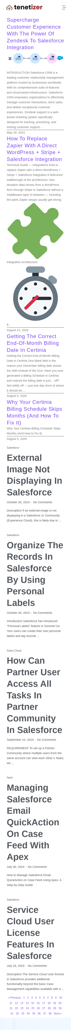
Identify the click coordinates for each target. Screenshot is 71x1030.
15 (32, 1003)
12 (16, 1003)
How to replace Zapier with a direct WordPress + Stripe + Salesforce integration (34, 149)
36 (39, 1013)
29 (54, 1008)
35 (33, 1013)
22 (16, 1008)
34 (28, 1013)
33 (22, 1013)
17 (43, 1003)
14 (27, 1003)
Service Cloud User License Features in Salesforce (30, 933)
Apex (10, 777)
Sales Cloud (14, 650)
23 (21, 1008)
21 (11, 1008)
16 (38, 1003)
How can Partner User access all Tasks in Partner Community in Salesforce (34, 695)
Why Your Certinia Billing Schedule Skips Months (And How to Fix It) (34, 412)
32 (17, 1013)
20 (59, 1003)
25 (32, 1008)
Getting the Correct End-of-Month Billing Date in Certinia (33, 343)
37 (44, 1013)
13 (21, 1003)
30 (60, 1008)
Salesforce (13, 447)
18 (49, 1003)
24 (27, 1008)
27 (43, 1008)
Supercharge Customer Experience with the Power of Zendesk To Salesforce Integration (35, 33)
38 (50, 1013)
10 (60, 997)
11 (11, 1003)
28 (49, 1008)
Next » (58, 1013)
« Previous (14, 997)
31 (11, 1013)
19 (54, 1003)
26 (38, 1008)
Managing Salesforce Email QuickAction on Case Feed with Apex (33, 822)
